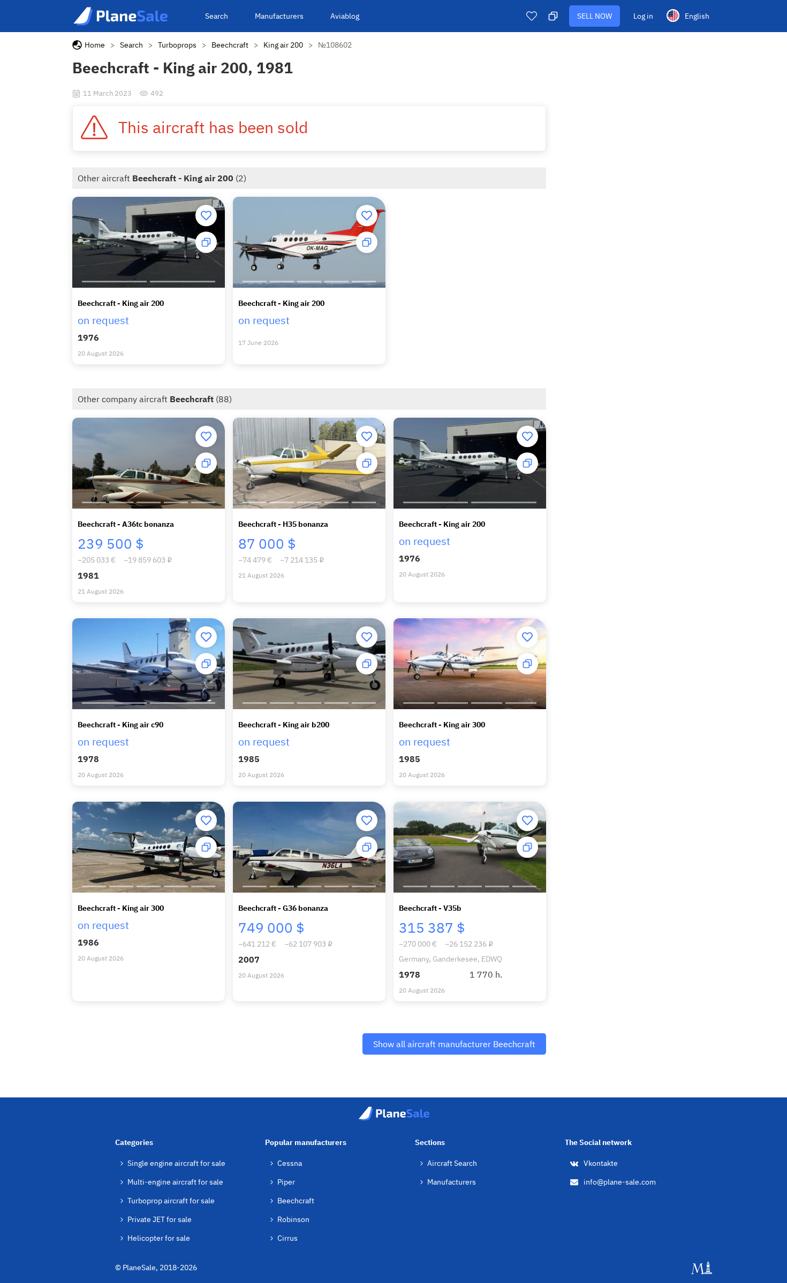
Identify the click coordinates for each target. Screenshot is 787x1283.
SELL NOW (594, 16)
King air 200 (283, 45)
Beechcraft (229, 45)
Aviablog (344, 16)
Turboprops (177, 45)
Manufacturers (279, 16)
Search (216, 16)
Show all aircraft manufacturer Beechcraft (454, 1044)
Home (95, 45)
